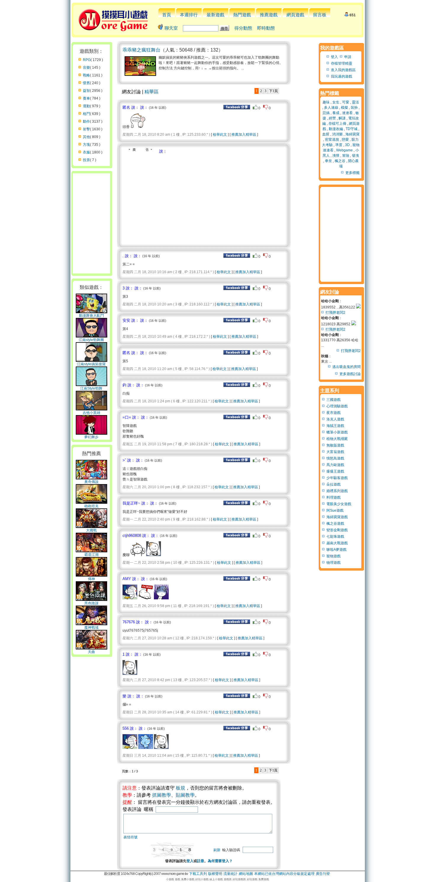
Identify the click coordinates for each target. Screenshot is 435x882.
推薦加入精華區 (243, 134)
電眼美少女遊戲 (338, 504)
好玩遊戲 (252, 879)
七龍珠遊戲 (335, 536)
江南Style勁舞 (91, 388)
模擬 (344, 107)
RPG (87, 60)
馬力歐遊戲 (335, 465)
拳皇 (328, 161)
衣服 (86, 152)
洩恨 (335, 155)
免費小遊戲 (187, 879)
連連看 (347, 113)
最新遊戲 (215, 14)
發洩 (355, 155)
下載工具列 (198, 874)
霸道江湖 (91, 555)
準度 (338, 145)
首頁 (166, 14)
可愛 (345, 102)
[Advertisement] (172, 198)
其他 (86, 137)
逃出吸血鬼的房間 (346, 367)
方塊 (86, 145)
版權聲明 (215, 874)
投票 (86, 160)
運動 (86, 106)
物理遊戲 (333, 563)
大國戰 (91, 530)
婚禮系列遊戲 (337, 491)
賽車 (86, 98)
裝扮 (354, 107)
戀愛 (345, 139)
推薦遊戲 (269, 14)
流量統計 (230, 874)
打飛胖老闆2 (335, 312)
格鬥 (86, 114)
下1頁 (273, 91)
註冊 (200, 861)
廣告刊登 (323, 874)
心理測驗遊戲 (337, 406)
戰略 (86, 75)
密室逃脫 (332, 139)
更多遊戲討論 (350, 374)
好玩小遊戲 (202, 879)
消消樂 (337, 134)
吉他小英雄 (91, 413)
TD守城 (351, 129)
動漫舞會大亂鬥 (91, 315)
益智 (86, 91)
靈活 (355, 102)
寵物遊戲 (333, 556)
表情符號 (130, 837)
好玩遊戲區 (239, 879)
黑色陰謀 (91, 603)
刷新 (216, 850)
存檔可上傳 (337, 123)
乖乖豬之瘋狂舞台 (141, 49)
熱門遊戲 (242, 14)
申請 (347, 57)
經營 (332, 118)
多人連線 (331, 107)
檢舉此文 (220, 134)
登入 (190, 861)
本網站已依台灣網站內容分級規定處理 (284, 874)
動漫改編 (336, 129)
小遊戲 (170, 879)
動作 (86, 121)
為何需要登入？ (220, 861)
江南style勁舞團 (91, 340)
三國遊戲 (333, 400)
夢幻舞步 (91, 437)
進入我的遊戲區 (343, 70)
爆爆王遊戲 (335, 471)
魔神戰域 (91, 627)
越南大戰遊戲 (337, 543)
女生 (335, 102)
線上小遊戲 (216, 879)
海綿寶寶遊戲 (337, 517)
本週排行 (189, 14)
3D (347, 145)
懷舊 (86, 83)
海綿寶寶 (352, 134)
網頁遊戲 (295, 14)
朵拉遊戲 (333, 484)
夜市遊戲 (333, 413)
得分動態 (243, 28)
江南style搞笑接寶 (91, 364)
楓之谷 (340, 161)
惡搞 (326, 113)
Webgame (344, 150)
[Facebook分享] (236, 108)
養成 (335, 113)
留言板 (319, 14)
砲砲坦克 (91, 506)
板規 (180, 787)
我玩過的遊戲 (341, 76)
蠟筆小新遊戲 (337, 432)
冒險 (345, 155)
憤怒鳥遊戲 (335, 458)
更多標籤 (352, 173)
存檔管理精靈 (341, 63)
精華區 (151, 91)
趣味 (326, 102)
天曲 (91, 652)
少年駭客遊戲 (337, 478)
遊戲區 (228, 879)
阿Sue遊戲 (335, 510)
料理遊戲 (333, 497)
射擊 (86, 129)
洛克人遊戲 (335, 419)
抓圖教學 (161, 795)
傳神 (91, 579)
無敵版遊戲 (335, 445)
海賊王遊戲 (335, 426)
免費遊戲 (263, 879)
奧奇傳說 (91, 482)
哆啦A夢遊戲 (336, 550)
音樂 (86, 67)
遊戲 (177, 879)
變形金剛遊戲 (337, 530)
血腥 (325, 134)
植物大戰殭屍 (337, 439)
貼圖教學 (185, 795)
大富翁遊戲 (335, 452)
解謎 (342, 118)
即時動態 (266, 28)
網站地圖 (246, 874)
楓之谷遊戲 (335, 523)
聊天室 (171, 28)
